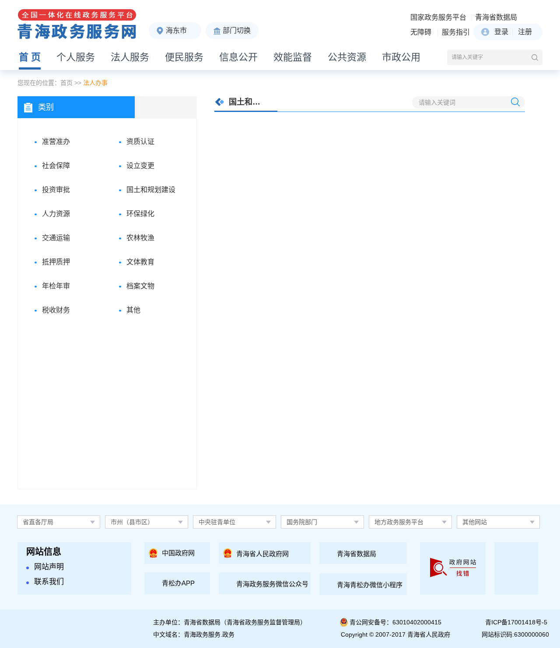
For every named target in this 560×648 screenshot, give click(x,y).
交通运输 (56, 238)
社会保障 (56, 165)
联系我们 (49, 582)
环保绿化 (140, 213)
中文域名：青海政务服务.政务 (193, 634)
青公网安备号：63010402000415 (395, 622)
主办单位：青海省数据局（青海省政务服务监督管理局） (229, 622)
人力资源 (56, 213)
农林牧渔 (140, 238)
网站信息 (43, 552)
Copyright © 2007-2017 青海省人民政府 (395, 634)
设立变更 (140, 165)
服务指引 (456, 32)
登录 (501, 31)
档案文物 (140, 286)
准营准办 (56, 141)
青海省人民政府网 (262, 553)
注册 (525, 31)
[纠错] (453, 568)
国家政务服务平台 (438, 17)
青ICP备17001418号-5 (516, 622)
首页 (66, 82)
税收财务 (56, 310)
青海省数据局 (496, 17)
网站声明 (49, 567)
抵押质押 (56, 262)
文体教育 (140, 262)
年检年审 (56, 286)
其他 (133, 310)
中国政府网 (178, 553)
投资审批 (56, 189)
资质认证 (140, 141)
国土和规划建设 (150, 189)
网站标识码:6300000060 (515, 634)
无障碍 (420, 32)
